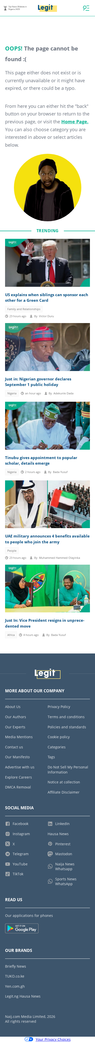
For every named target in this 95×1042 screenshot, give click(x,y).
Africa (11, 635)
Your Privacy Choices (53, 1039)
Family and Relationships (23, 309)
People (11, 550)
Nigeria (11, 393)
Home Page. (74, 122)
